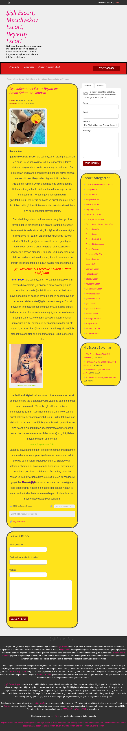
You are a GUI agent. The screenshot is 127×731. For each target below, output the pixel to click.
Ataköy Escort (91, 189)
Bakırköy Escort (92, 204)
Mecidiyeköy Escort (94, 289)
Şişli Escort (90, 304)
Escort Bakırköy (92, 229)
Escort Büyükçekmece (95, 244)
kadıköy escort (82, 726)
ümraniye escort (97, 726)
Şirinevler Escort (93, 299)
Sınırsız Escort (92, 314)
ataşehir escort (68, 726)
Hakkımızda (28, 67)
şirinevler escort (96, 723)
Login (116, 3)
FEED (56, 716)
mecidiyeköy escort (17, 671)
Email (85, 112)
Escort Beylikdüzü (93, 239)
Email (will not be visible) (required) (24, 557)
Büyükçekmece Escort (95, 219)
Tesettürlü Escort (93, 328)
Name (85, 103)
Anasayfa (14, 67)
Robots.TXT (80, 709)
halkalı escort (24, 723)
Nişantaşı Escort (92, 294)
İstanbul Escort (92, 279)
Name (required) (16, 544)
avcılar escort (35, 726)
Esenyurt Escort (92, 269)
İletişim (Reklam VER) (49, 67)
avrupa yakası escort (60, 723)
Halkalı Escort (91, 274)
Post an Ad (106, 68)
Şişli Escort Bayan (93, 309)
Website (12, 570)
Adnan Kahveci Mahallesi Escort (99, 185)
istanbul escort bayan (51, 726)
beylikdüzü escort (9, 723)
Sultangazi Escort (93, 319)
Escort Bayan (18, 79)
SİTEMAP (67, 709)
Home (9, 79)
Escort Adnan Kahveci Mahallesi (99, 224)
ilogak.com (65, 649)
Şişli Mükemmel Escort (64, 506)
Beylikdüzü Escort (93, 214)
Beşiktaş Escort (92, 209)
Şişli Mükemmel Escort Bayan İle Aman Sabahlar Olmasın (33, 90)
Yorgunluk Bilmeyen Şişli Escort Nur (101, 377)
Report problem (19, 522)
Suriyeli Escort (92, 324)
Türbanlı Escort (92, 333)
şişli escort (35, 723)
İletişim (7, 706)
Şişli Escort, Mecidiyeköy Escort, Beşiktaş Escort (22, 27)
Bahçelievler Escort (94, 199)
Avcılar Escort (91, 194)
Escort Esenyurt (92, 249)
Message (87, 131)
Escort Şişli (90, 264)
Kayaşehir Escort (93, 284)
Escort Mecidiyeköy (94, 254)
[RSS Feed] (9, 2)
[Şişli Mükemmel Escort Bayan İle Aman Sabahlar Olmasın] (28, 127)
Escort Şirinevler (93, 259)
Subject (86, 121)
